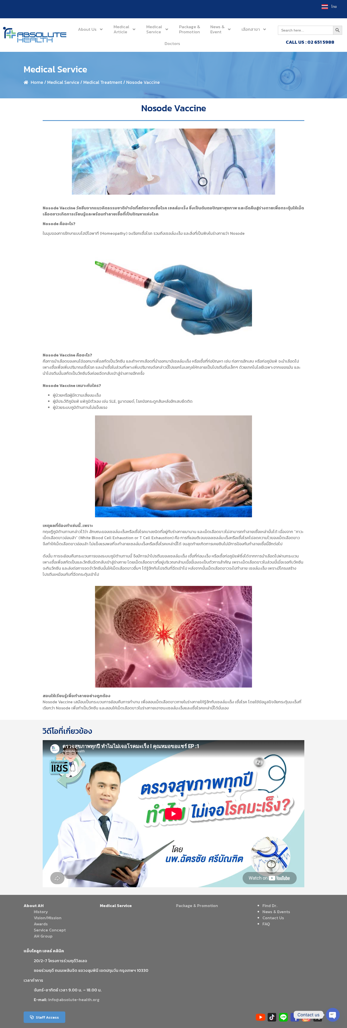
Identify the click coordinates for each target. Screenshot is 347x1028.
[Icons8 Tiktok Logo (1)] (272, 1017)
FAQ (266, 924)
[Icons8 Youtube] (260, 1017)
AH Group (43, 936)
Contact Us (273, 918)
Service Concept (50, 930)
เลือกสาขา (251, 29)
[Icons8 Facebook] (295, 1017)
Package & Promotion (197, 905)
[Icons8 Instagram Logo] (306, 1017)
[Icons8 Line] (283, 1017)
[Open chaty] (333, 1015)
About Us (87, 29)
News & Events (276, 912)
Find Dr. (269, 905)
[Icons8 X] (317, 1017)
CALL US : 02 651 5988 (310, 42)
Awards (41, 924)
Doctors (172, 43)
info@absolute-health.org (73, 999)
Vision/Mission (47, 918)
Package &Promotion (189, 29)
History (41, 912)
